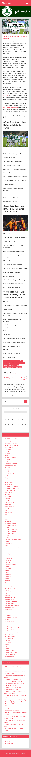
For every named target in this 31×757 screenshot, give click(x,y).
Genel (12, 385)
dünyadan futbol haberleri (11, 486)
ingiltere (7, 541)
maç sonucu (8, 560)
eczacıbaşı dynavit (10, 490)
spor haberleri (21, 389)
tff (5, 611)
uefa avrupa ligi (9, 634)
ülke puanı (8, 640)
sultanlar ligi (8, 591)
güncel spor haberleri (13, 389)
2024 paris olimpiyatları (11, 443)
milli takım (7, 562)
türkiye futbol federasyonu (11, 630)
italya (6, 545)
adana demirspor (9, 447)
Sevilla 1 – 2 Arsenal (10, 685)
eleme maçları (8, 492)
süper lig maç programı (17, 367)
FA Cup (7, 500)
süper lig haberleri (7, 367)
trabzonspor (8, 615)
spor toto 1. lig (8, 586)
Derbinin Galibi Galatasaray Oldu (13, 710)
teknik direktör (8, 609)
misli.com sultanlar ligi (11, 564)
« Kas (5, 429)
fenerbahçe (8, 504)
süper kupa (8, 593)
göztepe (7, 527)
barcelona (7, 467)
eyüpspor (7, 498)
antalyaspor (8, 461)
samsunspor (8, 576)
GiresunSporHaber (20, 384)
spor (6, 582)
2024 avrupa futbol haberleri (12, 441)
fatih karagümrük (9, 502)
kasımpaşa (8, 552)
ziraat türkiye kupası (10, 656)
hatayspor (7, 537)
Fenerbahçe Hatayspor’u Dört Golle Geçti (15, 699)
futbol (5, 360)
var (6, 646)
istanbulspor (8, 543)
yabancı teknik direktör (11, 652)
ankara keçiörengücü (10, 457)
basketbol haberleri (10, 474)
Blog (6, 385)
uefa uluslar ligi (9, 638)
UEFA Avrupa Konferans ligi (10, 107)
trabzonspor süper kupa (11, 617)
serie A (7, 578)
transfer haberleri (9, 621)
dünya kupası (8, 484)
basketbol (7, 471)
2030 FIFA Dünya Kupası (11, 445)
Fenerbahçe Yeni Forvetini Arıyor (13, 681)
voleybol (7, 648)
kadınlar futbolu (9, 550)
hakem (7, 535)
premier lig (8, 568)
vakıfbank (7, 644)
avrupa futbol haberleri (11, 463)
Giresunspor (6, 3)
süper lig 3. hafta (21, 363)
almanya (7, 453)
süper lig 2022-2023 (12, 363)
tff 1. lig (7, 613)
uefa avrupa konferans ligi (11, 632)
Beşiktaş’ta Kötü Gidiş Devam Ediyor (14, 683)
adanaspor (8, 449)
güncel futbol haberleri (11, 529)
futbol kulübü (8, 513)
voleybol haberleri (9, 650)
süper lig (5, 363)
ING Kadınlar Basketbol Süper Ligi (14, 539)
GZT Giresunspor (9, 533)
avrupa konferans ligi (10, 465)
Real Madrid (8, 570)
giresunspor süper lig (12, 387)
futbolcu (7, 515)
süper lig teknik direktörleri (12, 605)
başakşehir (8, 469)
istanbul (21, 360)
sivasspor (7, 580)
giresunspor (17, 385)
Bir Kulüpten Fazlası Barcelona (13, 679)
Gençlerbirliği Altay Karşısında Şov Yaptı (15, 701)
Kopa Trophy (8, 558)
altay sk (7, 455)
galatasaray (8, 517)
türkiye (7, 626)
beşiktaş (7, 476)
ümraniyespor (8, 642)
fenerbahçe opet (9, 506)
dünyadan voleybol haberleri (12, 488)
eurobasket (8, 496)
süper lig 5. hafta (15, 365)
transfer (7, 619)
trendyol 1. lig (8, 623)
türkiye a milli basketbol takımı (12, 628)
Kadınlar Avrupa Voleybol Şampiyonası (15, 547)
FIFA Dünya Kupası (10, 508)
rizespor (7, 572)
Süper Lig (5, 95)
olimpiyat (7, 566)
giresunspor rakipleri (10, 523)
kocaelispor (8, 554)
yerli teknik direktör (10, 654)
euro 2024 (7, 494)
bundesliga (8, 480)
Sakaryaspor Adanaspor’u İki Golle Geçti (15, 708)
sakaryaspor (8, 574)
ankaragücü (8, 459)
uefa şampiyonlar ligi (10, 636)
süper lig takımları (9, 603)
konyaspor (8, 556)
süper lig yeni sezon (12, 395)
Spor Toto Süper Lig (8, 391)
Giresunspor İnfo (8, 743)
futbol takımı (9, 360)
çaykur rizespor (9, 482)
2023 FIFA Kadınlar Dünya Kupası (14, 439)
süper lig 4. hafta (7, 365)
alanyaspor (8, 451)
